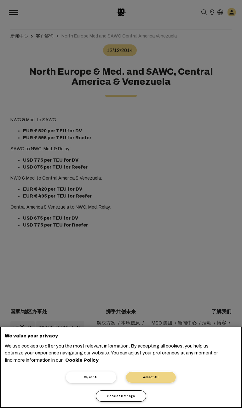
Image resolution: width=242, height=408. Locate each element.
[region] (121, 367)
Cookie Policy (82, 360)
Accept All (150, 377)
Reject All (91, 377)
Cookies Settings (121, 396)
